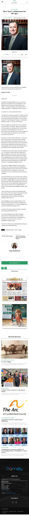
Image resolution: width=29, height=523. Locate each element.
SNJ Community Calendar (7, 417)
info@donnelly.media (11, 493)
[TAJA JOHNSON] (14, 245)
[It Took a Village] (14, 349)
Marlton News (5, 388)
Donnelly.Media (4, 490)
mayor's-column (18, 229)
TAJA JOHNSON (8, 17)
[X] (5, 268)
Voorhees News (14, 9)
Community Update (9, 229)
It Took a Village (6, 362)
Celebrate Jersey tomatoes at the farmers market (13, 390)
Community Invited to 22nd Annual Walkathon (11, 420)
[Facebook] (2, 268)
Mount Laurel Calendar (7, 236)
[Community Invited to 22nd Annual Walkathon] (14, 407)
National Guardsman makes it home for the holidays (21, 237)
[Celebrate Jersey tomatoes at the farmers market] (14, 378)
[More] (25, 54)
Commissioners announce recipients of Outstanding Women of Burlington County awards (14, 450)
